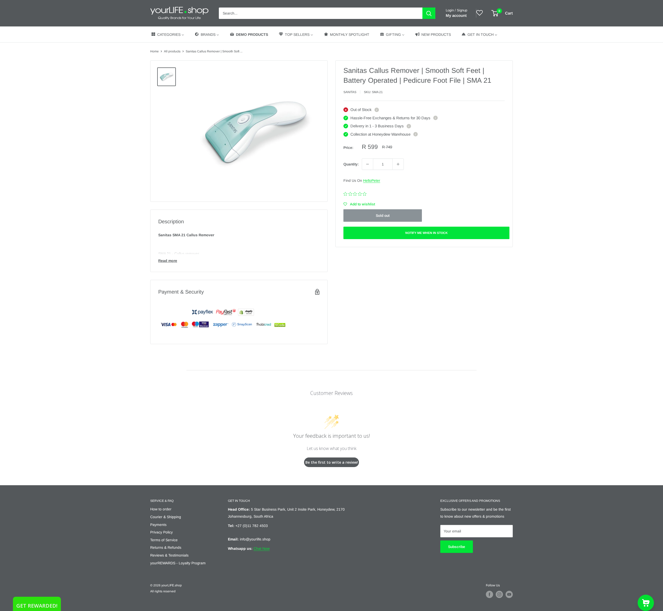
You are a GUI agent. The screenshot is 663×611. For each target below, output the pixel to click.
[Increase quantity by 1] (398, 164)
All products (172, 51)
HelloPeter (371, 180)
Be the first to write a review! (331, 462)
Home (154, 51)
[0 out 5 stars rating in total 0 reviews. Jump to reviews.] (356, 194)
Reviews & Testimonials (169, 555)
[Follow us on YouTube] (509, 594)
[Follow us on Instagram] (499, 594)
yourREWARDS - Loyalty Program (178, 563)
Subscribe (456, 547)
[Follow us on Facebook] (489, 594)
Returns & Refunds (165, 547)
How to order (160, 509)
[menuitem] (167, 34)
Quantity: (351, 164)
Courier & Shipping (165, 517)
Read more (167, 261)
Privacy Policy (161, 532)
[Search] (428, 13)
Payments (158, 525)
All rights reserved (163, 591)
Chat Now (262, 548)
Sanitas (349, 92)
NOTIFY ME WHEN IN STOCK (426, 233)
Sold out (383, 215)
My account (456, 15)
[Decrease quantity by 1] (367, 164)
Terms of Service (164, 540)
